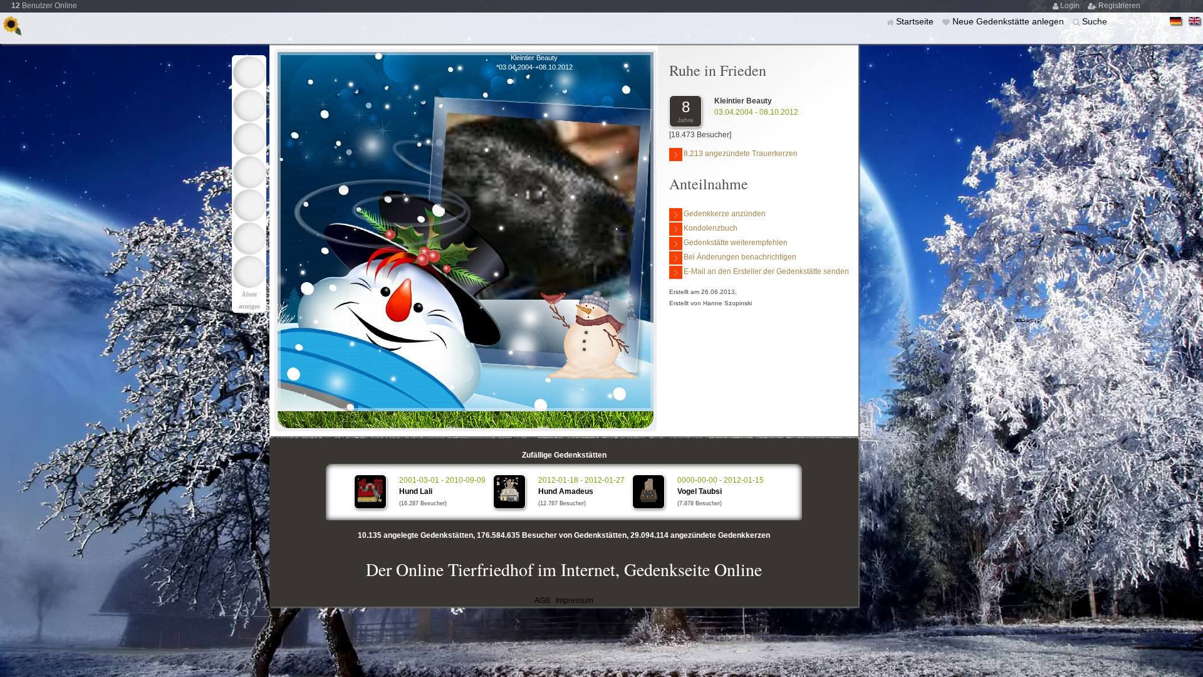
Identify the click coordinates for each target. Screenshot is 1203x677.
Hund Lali (415, 491)
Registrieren (1119, 5)
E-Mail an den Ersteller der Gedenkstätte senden (766, 271)
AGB (542, 600)
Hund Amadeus (565, 491)
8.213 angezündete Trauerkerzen (741, 153)
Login (1070, 5)
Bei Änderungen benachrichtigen (740, 257)
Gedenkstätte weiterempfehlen (736, 242)
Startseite (916, 21)
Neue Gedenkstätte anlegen (1009, 21)
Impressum (574, 600)
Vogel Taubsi (699, 491)
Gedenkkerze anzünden (725, 213)
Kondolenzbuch (710, 228)
